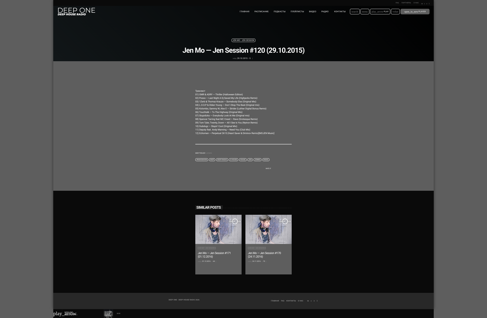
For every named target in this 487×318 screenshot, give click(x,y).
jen (250, 160)
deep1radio (222, 160)
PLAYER (415, 11)
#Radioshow (201, 160)
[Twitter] (426, 4)
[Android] (429, 4)
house (243, 160)
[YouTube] (422, 4)
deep (212, 160)
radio (266, 160)
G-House (233, 160)
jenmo (257, 160)
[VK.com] (424, 4)
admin (209, 153)
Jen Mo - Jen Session (243, 40)
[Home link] (76, 11)
